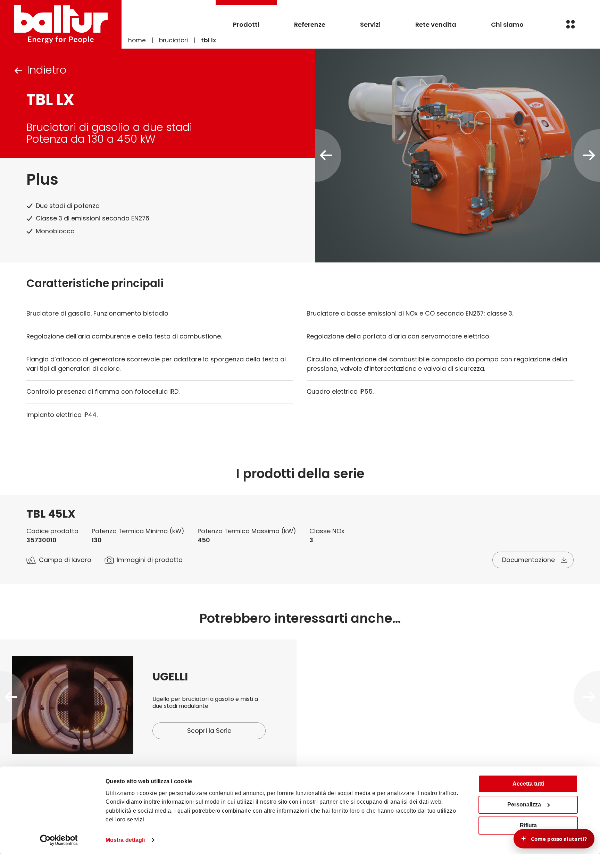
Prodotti (246, 24)
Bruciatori (173, 40)
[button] (13, 697)
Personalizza (524, 804)
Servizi (370, 24)
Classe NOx (326, 531)
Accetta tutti (528, 784)
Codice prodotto (52, 531)
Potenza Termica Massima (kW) (247, 531)
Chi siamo (507, 24)
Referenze (309, 24)
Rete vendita (435, 24)
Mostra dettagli (125, 840)
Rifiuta (528, 825)
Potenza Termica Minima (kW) (138, 531)
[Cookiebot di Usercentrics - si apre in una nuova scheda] (58, 840)
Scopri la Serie (209, 730)
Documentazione (528, 559)
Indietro (47, 69)
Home (137, 40)
